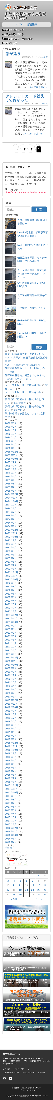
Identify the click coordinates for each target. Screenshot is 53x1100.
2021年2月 (11, 650)
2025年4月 (11, 480)
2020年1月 (11, 696)
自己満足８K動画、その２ (31, 308)
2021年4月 (11, 643)
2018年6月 (11, 764)
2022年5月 (11, 597)
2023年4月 (11, 558)
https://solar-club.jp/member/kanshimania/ (26, 191)
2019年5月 (11, 725)
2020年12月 (11, 657)
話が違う (13, 54)
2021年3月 (11, 647)
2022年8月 (11, 586)
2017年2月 (11, 821)
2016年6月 (11, 838)
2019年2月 (11, 735)
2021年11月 (11, 618)
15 (38, 885)
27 (26, 894)
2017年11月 (11, 789)
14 (32, 885)
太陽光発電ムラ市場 (14, 34)
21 (32, 890)
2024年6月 (11, 515)
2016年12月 (11, 828)
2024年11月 (11, 498)
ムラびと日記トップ (14, 29)
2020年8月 (11, 672)
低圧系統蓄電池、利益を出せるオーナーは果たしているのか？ (32, 274)
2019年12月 (11, 700)
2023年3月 (11, 562)
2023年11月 (11, 533)
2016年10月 (11, 835)
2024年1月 (11, 526)
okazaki (18, 410)
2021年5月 (11, 640)
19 (20, 890)
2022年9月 (11, 583)
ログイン (21, 24)
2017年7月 (11, 803)
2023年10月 (11, 537)
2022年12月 (11, 572)
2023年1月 (11, 569)
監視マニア (20, 403)
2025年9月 (11, 462)
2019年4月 (11, 728)
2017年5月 (11, 810)
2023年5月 (11, 554)
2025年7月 (11, 469)
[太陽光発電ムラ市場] (26, 927)
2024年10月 (11, 501)
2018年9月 (11, 753)
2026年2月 (11, 444)
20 (26, 890)
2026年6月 (11, 430)
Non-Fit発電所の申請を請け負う (22, 364)
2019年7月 (11, 718)
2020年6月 (11, 679)
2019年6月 (11, 721)
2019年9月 (11, 711)
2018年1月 (11, 782)
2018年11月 (11, 746)
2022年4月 (11, 601)
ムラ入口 (6, 1069)
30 (45, 894)
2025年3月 (11, 483)
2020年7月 (11, 675)
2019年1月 (11, 739)
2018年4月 (11, 771)
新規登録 (32, 24)
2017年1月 (11, 824)
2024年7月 (11, 512)
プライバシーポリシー (28, 1090)
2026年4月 (11, 437)
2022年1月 (11, 611)
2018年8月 (11, 757)
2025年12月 (11, 451)
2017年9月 (11, 796)
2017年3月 (11, 817)
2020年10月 (11, 664)
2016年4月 (11, 842)
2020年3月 (11, 689)
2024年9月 (11, 505)
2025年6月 (11, 473)
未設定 (44, 57)
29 (38, 894)
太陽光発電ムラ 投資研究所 (18, 38)
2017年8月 (11, 799)
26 (20, 894)
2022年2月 (11, 608)
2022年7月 (11, 590)
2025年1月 (11, 490)
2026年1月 (11, 448)
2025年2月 (11, 487)
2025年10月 (11, 459)
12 (20, 885)
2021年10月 (11, 622)
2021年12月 (11, 615)
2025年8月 (11, 466)
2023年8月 (11, 544)
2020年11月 (11, 661)
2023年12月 (11, 530)
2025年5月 (11, 476)
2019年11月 (11, 704)
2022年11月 (11, 576)
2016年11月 (11, 831)
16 (45, 885)
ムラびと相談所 (28, 1072)
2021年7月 (11, 633)
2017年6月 (11, 806)
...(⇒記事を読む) (37, 87)
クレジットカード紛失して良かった (24, 98)
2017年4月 (11, 814)
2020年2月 (11, 693)
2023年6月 (11, 551)
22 (38, 890)
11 (14, 885)
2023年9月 (11, 540)
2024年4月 (11, 519)
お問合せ (41, 1072)
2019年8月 (11, 714)
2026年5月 (11, 434)
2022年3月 (11, 604)
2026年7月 (11, 427)
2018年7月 (11, 760)
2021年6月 (11, 636)
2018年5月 (11, 767)
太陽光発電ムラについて (32, 1088)
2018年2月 (11, 778)
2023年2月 (11, 565)
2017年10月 (11, 792)
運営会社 (15, 1088)
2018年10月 (11, 750)
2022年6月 (11, 593)
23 (45, 890)
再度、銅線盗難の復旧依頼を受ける (24, 354)
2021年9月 (11, 625)
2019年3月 (11, 732)
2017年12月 (11, 785)
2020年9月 (11, 668)
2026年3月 (11, 441)
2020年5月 (11, 682)
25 (14, 894)
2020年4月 (11, 686)
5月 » (39, 899)
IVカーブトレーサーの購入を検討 (23, 385)
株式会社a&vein (11, 1054)
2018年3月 (11, 775)
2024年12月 (11, 494)
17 (8, 890)
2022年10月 (11, 579)
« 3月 (14, 899)
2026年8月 (11, 423)
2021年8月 (11, 629)
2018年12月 (11, 743)
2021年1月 (11, 654)
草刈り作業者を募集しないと (21, 413)
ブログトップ (10, 43)
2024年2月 (11, 522)
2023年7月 (11, 547)
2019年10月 (11, 707)
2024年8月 (11, 508)
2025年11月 (11, 455)
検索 (39, 209)
